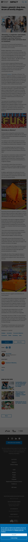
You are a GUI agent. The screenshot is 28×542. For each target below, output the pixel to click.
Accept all (14, 534)
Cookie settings (14, 538)
